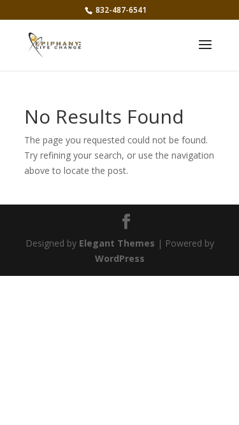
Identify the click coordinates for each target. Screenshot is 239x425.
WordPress (120, 258)
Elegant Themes (117, 243)
